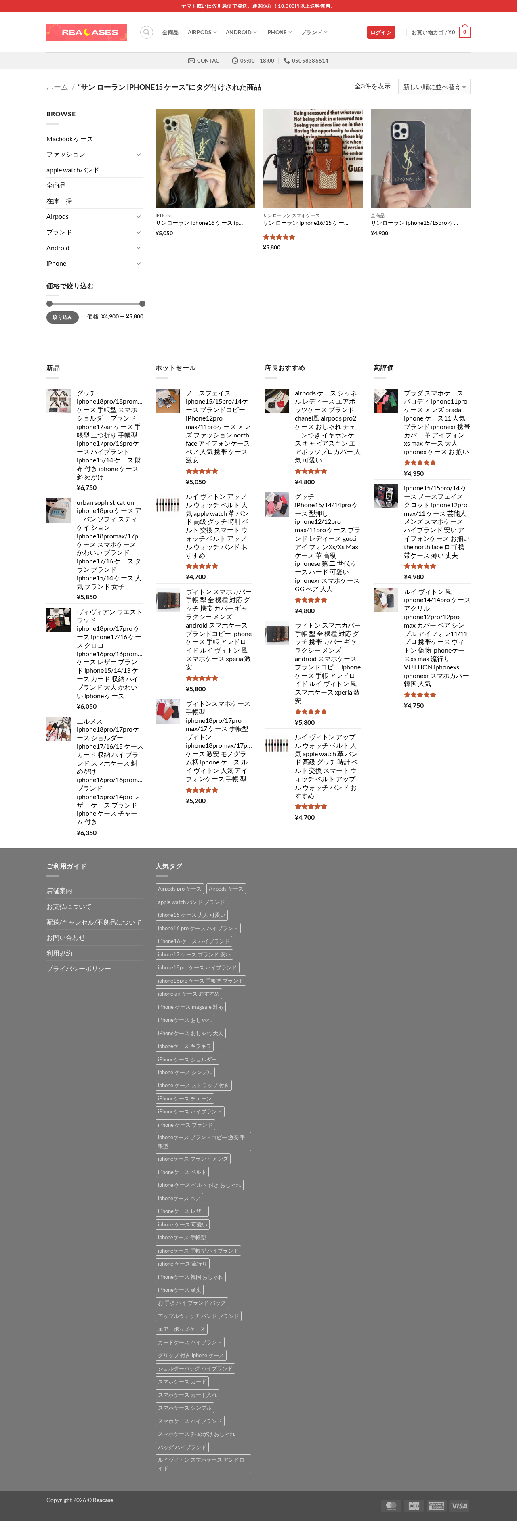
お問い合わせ (65, 937)
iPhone (276, 32)
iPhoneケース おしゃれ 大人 (190, 1033)
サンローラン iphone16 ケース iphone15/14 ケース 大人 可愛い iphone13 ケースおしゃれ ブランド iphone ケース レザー (200, 222)
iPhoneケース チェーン (185, 1098)
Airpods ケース (226, 888)
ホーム (57, 86)
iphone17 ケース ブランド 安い (194, 954)
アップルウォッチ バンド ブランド (198, 1316)
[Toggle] (138, 154)
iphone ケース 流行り (182, 1263)
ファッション (65, 154)
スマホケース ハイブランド (190, 1421)
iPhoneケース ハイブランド (190, 1111)
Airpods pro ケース (180, 888)
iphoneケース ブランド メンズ (193, 1158)
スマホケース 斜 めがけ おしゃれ (196, 1434)
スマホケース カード (182, 1381)
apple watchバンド (72, 170)
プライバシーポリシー (78, 968)
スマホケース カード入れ (187, 1394)
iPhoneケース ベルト (182, 1172)
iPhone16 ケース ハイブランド (194, 941)
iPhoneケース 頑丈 (179, 1290)
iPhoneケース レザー (182, 1211)
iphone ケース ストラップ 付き (193, 1085)
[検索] (146, 32)
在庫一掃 (59, 201)
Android (239, 32)
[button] (381, 32)
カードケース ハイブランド (190, 1342)
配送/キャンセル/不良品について (94, 922)
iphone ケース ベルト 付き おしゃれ (199, 1185)
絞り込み (62, 317)
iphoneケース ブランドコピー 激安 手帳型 (201, 1141)
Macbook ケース (69, 138)
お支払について (69, 906)
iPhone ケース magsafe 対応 (190, 1007)
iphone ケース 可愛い (182, 1224)
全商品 (170, 32)
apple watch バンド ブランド (191, 902)
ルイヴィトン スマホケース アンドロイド (201, 1463)
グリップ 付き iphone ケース (191, 1355)
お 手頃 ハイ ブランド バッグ (192, 1302)
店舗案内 (59, 890)
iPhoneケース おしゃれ (185, 1020)
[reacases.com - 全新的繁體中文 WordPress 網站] (86, 32)
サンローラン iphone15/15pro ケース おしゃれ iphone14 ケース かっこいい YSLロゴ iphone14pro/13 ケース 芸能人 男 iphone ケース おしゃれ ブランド (415, 222)
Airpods (200, 32)
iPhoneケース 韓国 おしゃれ (190, 1277)
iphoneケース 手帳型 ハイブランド (198, 1250)
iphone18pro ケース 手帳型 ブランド (201, 980)
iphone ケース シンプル (185, 1072)
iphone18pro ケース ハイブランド (197, 967)
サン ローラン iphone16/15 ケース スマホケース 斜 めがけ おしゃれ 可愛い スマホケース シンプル (308, 222)
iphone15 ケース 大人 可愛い (191, 915)
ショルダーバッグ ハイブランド (195, 1368)
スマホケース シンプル (185, 1407)
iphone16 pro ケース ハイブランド (198, 928)
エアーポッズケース (181, 1329)
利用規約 (59, 953)
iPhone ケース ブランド (185, 1124)
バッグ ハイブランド (182, 1447)
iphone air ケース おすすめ (189, 993)
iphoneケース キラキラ (184, 1046)
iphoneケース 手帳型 (182, 1237)
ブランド (311, 32)
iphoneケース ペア (179, 1198)
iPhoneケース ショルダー (187, 1059)
